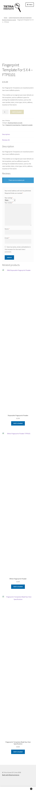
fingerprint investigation (13, 125)
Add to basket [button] (18, 423)
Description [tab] (6, 134)
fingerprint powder (27, 125)
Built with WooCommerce (10, 775)
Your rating (9, 198)
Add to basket (17, 112)
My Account (6, 790)
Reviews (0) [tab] (6, 140)
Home (5, 17)
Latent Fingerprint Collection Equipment (20, 17)
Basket (27, 788)
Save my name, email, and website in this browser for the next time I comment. (18, 249)
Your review (9, 203)
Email (7, 238)
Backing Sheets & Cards (9, 20)
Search (18, 790)
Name (7, 229)
